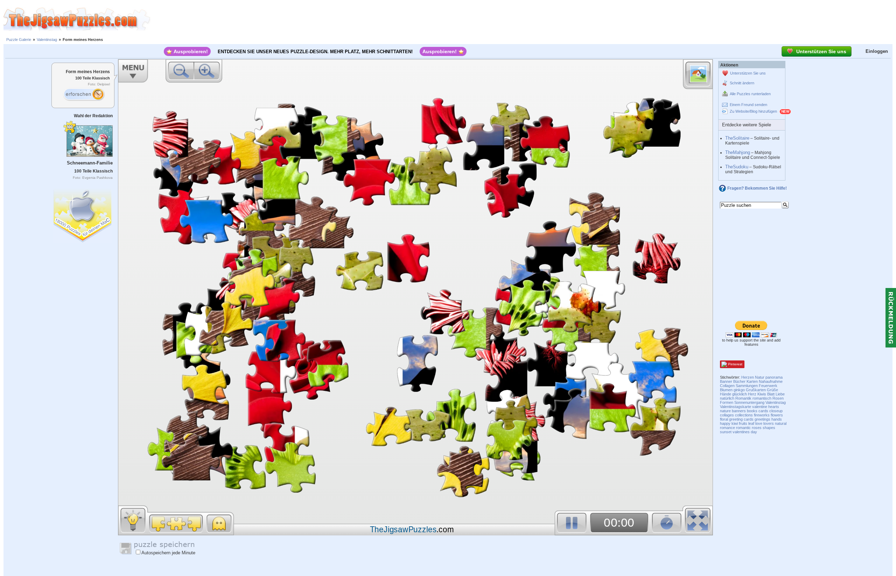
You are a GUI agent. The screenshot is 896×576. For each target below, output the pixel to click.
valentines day (745, 432)
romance (727, 428)
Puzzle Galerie (18, 39)
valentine (759, 407)
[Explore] (83, 94)
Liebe (780, 394)
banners (739, 411)
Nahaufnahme (771, 381)
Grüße (772, 390)
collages (727, 415)
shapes (769, 428)
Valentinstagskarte (735, 407)
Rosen (778, 398)
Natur (759, 377)
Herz (752, 394)
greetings (762, 419)
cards (763, 411)
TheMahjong (737, 152)
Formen (726, 402)
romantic (743, 428)
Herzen (747, 377)
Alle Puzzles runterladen (750, 94)
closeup (776, 411)
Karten (752, 381)
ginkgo (739, 390)
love (758, 423)
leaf (751, 423)
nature (725, 411)
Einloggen (877, 51)
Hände (725, 394)
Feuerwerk (768, 386)
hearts (773, 407)
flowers (777, 415)
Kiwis (761, 394)
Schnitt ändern (742, 83)
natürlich (727, 398)
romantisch (761, 398)
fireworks (762, 415)
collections (744, 415)
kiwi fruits (739, 423)
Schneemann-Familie (90, 163)
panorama (774, 377)
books (752, 411)
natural (780, 423)
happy (725, 423)
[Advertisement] (523, 19)
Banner (726, 381)
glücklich (739, 394)
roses (757, 428)
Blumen (726, 390)
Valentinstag (47, 39)
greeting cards (741, 419)
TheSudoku (736, 166)
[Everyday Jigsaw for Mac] (83, 214)
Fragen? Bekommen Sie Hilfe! (757, 188)
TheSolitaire (737, 138)
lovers (768, 423)
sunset (726, 432)
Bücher (739, 381)
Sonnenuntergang (749, 402)
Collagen (727, 386)
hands (776, 419)
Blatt (771, 394)
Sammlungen (747, 386)
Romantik (743, 398)
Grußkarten (756, 390)
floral (724, 419)
